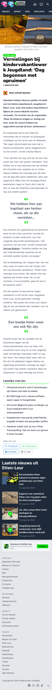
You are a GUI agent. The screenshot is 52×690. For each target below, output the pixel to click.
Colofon (5, 569)
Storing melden (8, 618)
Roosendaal (7, 635)
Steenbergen (7, 658)
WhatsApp (31, 446)
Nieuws (6, 11)
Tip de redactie (8, 614)
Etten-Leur (9, 55)
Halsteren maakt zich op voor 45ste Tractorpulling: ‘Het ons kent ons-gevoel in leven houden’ (27, 430)
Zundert (5, 669)
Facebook (13, 446)
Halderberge (7, 654)
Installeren (43, 546)
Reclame (6, 597)
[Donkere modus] (48, 685)
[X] (33, 685)
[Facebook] (29, 685)
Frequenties (7, 580)
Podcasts (39, 11)
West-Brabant (8, 673)
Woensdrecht (8, 647)
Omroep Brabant (11, 248)
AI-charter (6, 584)
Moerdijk (6, 650)
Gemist (17, 11)
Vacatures (6, 622)
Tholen (5, 662)
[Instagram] (37, 685)
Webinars (6, 605)
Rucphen (6, 665)
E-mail (27, 451)
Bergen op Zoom (9, 639)
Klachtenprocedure (10, 626)
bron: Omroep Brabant (20, 93)
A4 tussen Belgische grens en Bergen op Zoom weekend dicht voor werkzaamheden (27, 409)
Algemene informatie (11, 561)
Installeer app (8, 588)
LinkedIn (12, 451)
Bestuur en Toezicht (10, 565)
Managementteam (10, 576)
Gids (27, 11)
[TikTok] (42, 685)
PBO (4, 573)
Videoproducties (9, 601)
